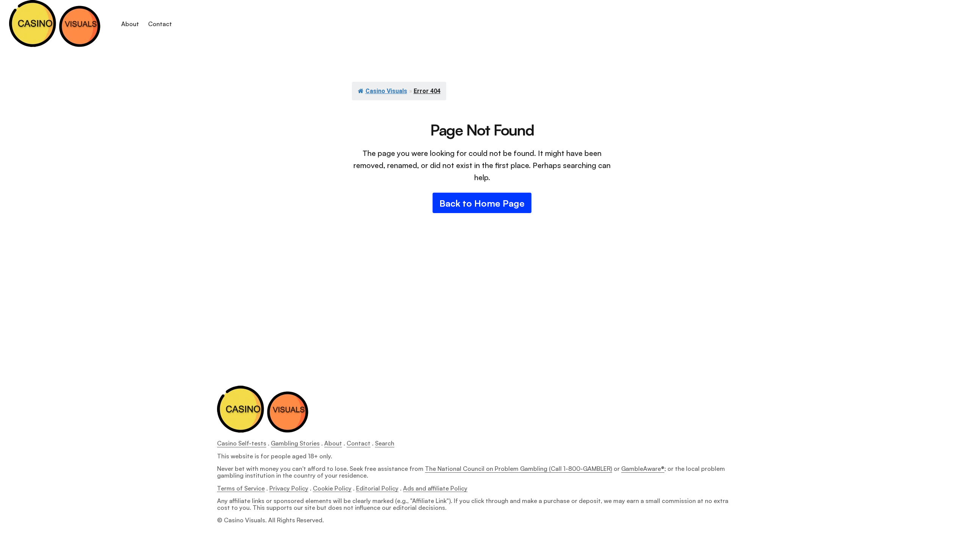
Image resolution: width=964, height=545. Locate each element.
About (333, 443)
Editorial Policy (377, 488)
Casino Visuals (386, 91)
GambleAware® (642, 468)
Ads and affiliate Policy (435, 488)
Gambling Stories (295, 443)
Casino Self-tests (241, 443)
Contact (358, 443)
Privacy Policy (288, 488)
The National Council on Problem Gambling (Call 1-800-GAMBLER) (518, 468)
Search (384, 443)
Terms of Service (241, 488)
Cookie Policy (332, 488)
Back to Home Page (482, 203)
